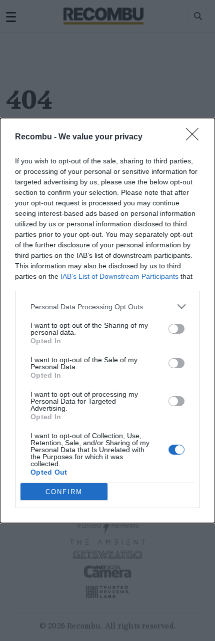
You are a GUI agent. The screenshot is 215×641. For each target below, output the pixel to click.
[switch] (176, 329)
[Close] (195, 137)
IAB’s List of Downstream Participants (119, 276)
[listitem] (107, 306)
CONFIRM (64, 492)
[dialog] (107, 320)
